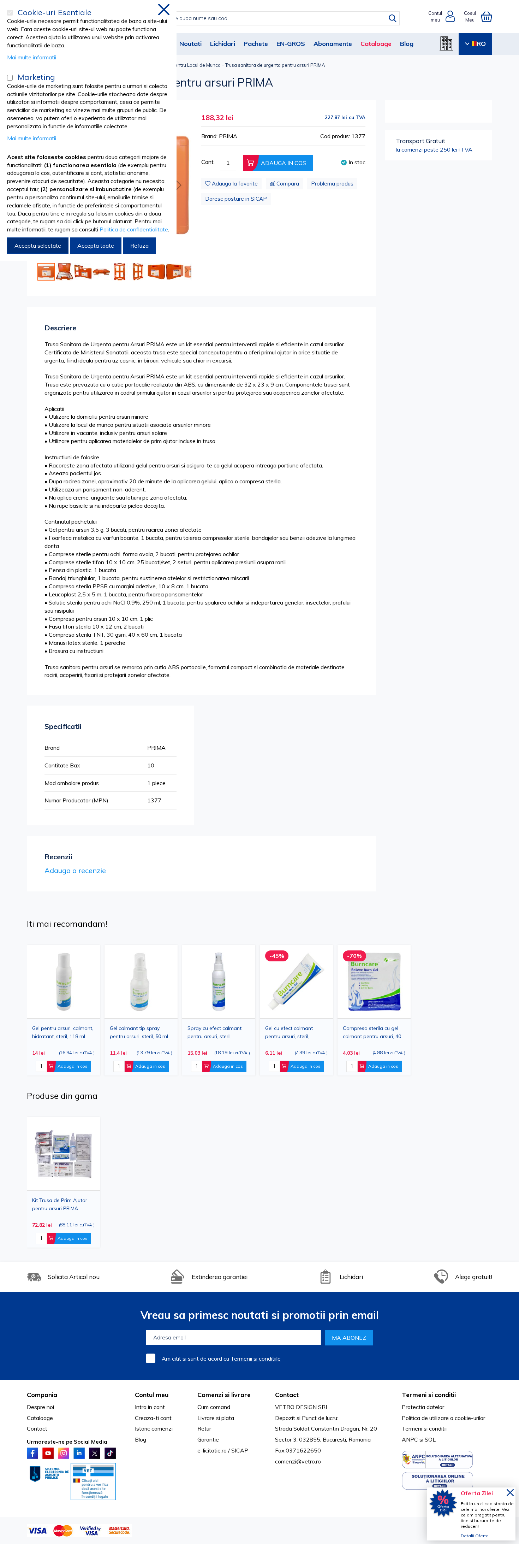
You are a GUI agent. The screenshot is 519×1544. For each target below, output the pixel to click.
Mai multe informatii (31, 57)
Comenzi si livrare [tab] (224, 1395)
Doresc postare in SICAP (236, 198)
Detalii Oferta (475, 1535)
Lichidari (222, 44)
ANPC (410, 1439)
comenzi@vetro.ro (298, 1461)
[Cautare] (393, 18)
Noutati (190, 44)
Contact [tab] (287, 1395)
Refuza (139, 245)
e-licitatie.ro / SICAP (222, 1450)
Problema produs (332, 183)
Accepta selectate (37, 245)
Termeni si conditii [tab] (429, 1395)
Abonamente (333, 44)
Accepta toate (95, 245)
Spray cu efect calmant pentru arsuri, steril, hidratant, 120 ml (214, 1032)
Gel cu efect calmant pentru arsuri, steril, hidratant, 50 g (289, 1032)
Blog (406, 44)
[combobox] (266, 18)
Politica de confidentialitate (134, 229)
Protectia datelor (423, 1406)
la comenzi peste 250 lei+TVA (434, 145)
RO (481, 44)
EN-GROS (290, 44)
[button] (177, 185)
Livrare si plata (215, 1417)
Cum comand (213, 1406)
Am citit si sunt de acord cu (221, 1358)
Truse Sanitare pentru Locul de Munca (180, 65)
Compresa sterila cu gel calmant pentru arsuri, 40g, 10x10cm (374, 1032)
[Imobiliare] (446, 43)
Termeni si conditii (424, 1428)
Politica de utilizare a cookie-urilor (443, 1417)
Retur (204, 1428)
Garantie (208, 1439)
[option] (218, 1010)
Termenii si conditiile (256, 1358)
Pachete (256, 44)
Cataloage (376, 44)
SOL (430, 1439)
